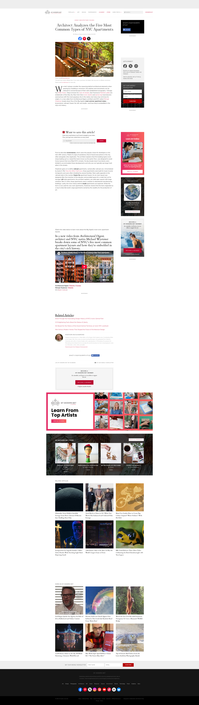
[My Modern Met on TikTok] (109, 689)
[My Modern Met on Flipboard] (99, 689)
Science (116, 683)
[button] (117, 12)
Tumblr (137, 72)
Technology (122, 683)
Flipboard (125, 73)
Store (108, 12)
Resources (96, 683)
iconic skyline (88, 95)
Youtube (78, 286)
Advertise (108, 698)
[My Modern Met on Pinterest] (85, 689)
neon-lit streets (84, 93)
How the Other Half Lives (74, 171)
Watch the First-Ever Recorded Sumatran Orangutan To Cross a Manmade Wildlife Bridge (129, 618)
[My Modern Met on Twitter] (90, 689)
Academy (101, 12)
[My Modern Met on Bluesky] (119, 689)
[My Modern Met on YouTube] (104, 689)
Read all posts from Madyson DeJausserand (76, 347)
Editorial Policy (85, 698)
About (79, 698)
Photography (92, 12)
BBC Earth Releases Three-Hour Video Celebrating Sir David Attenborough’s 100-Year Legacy (129, 552)
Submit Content (97, 698)
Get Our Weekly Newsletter (104, 362)
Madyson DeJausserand (80, 34)
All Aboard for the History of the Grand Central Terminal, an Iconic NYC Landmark (81, 326)
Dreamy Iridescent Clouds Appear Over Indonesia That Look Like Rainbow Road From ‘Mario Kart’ (99, 618)
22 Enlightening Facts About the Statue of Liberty (71, 322)
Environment (109, 683)
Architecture (83, 20)
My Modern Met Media (132, 77)
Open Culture (62, 290)
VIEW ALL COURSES (132, 171)
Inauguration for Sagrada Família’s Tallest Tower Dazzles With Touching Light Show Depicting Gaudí (69, 552)
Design (84, 12)
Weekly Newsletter (134, 70)
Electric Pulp (141, 698)
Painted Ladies (105, 93)
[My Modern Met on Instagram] (95, 689)
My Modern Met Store (64, 440)
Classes (103, 683)
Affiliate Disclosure (116, 698)
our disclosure (64, 82)
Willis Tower (62, 93)
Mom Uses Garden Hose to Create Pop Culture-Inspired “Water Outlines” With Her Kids (129, 515)
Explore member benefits (85, 386)
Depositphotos (66, 78)
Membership (149, 12)
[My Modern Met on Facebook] (80, 689)
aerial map (98, 95)
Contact (103, 698)
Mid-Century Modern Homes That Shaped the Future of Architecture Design (80, 329)
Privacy (97, 700)
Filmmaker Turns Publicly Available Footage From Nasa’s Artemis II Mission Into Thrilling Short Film (68, 515)
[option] (101, 425)
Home (76, 20)
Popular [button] (71, 12)
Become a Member (84, 382)
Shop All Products (132, 211)
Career (91, 683)
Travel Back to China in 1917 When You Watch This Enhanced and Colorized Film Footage (99, 515)
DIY (87, 683)
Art (78, 12)
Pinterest (132, 72)
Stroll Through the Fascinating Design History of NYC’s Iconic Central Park (79, 319)
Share (96, 355)
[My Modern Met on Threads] (114, 689)
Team (91, 698)
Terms (101, 700)
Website (71, 286)
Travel (128, 683)
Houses (91, 20)
